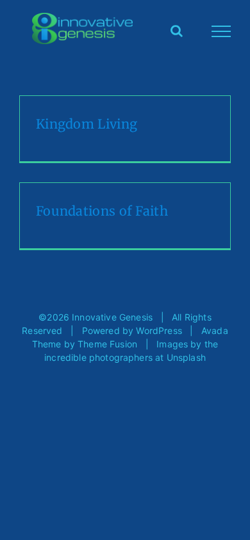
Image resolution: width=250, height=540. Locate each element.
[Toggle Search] (177, 30)
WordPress (158, 330)
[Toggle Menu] (221, 31)
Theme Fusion (107, 343)
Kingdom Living (86, 124)
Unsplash (186, 357)
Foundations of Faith (102, 211)
